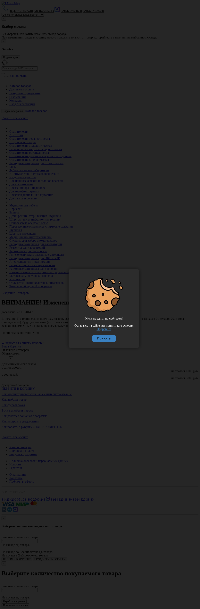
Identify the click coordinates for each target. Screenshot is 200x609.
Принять (104, 338)
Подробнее (104, 329)
